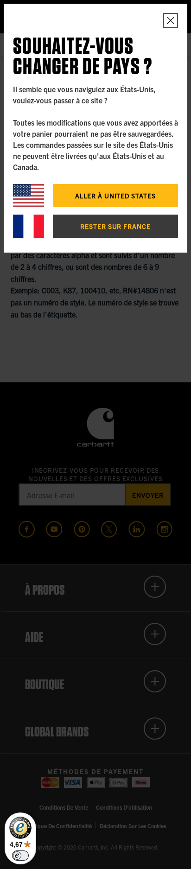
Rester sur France (115, 226)
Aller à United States (115, 195)
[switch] (20, 855)
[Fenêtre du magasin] (170, 20)
